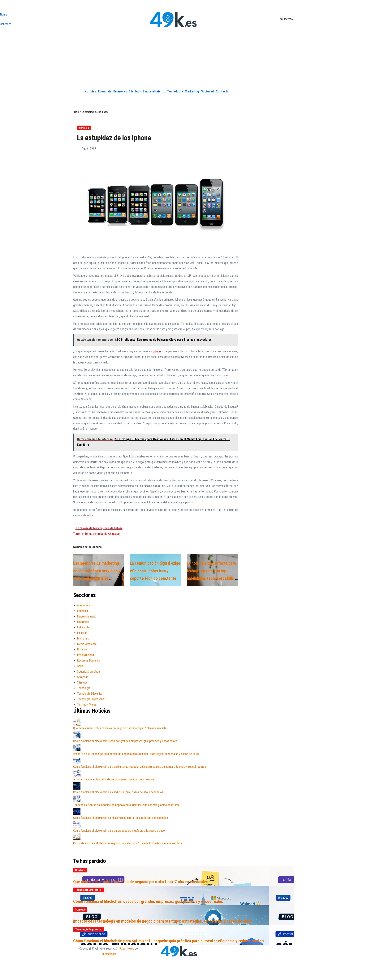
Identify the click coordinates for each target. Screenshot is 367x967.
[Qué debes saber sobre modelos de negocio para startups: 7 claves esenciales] (76, 722)
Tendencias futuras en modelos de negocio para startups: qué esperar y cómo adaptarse (126, 805)
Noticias (90, 91)
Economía (104, 91)
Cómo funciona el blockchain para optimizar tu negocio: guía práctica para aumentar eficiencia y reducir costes (139, 767)
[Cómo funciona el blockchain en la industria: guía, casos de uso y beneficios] (76, 786)
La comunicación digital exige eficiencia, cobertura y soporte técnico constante (155, 571)
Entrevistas (84, 627)
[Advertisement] (183, 58)
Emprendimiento (154, 91)
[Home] (79, 91)
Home (3, 14)
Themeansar (108, 954)
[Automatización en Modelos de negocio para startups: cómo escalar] (76, 773)
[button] (291, 91)
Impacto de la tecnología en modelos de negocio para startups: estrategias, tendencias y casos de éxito (136, 754)
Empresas (120, 91)
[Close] (1, 7)
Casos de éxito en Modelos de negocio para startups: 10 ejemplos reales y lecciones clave (127, 843)
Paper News (126, 948)
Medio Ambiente (87, 644)
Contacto (5, 24)
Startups (135, 91)
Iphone (157, 351)
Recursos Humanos (88, 660)
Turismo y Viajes (86, 704)
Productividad (85, 655)
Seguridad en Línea (88, 671)
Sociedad (207, 91)
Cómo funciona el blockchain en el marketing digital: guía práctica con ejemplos (120, 818)
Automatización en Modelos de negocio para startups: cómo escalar (114, 779)
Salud (80, 666)
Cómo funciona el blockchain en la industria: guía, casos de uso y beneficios (118, 792)
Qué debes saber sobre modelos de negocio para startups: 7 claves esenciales (120, 728)
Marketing (192, 91)
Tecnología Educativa (89, 693)
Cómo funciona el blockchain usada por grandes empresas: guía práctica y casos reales (125, 741)
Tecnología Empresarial (91, 699)
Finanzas (82, 633)
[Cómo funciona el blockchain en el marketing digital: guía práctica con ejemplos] (76, 811)
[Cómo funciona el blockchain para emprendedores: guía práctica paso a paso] (76, 824)
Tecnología (175, 91)
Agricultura (83, 605)
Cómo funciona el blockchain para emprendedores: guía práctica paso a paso (119, 830)
